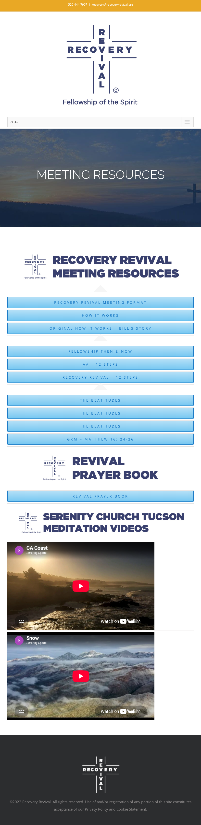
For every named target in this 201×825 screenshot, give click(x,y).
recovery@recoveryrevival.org (112, 4)
